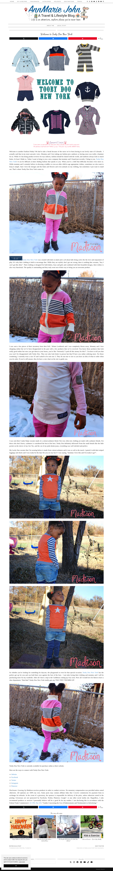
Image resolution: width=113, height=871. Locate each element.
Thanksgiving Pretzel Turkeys (20, 847)
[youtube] (85, 862)
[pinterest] (81, 862)
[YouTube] (94, 1)
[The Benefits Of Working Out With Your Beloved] (68, 826)
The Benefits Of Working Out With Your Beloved (68, 840)
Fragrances (34, 1)
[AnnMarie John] (56, 11)
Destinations (69, 1)
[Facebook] (98, 1)
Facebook (14, 777)
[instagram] (74, 862)
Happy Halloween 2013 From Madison (21, 839)
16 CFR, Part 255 (35, 803)
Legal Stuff (61, 25)
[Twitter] (87, 1)
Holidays (57, 1)
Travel (79, 1)
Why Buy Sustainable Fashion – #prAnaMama (44, 840)
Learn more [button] (22, 861)
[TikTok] (96, 1)
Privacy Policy (100, 869)
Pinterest (14, 786)
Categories (46, 1)
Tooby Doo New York (30, 260)
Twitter (13, 780)
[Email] (101, 1)
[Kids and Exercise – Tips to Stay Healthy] (92, 826)
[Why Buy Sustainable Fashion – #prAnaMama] (44, 826)
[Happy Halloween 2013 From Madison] (21, 826)
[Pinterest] (91, 1)
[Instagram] (89, 1)
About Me (50, 25)
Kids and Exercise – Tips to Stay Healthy (91, 839)
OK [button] (16, 865)
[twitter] (71, 862)
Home (12, 1)
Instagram (14, 783)
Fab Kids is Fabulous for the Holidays (90, 847)
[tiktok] (88, 862)
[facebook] (77, 862)
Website (14, 774)
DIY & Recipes (22, 1)
